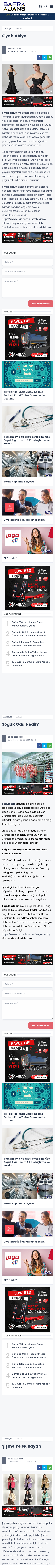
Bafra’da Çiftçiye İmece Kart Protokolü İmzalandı (27, 16)
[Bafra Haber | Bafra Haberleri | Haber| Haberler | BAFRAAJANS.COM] (15, 6)
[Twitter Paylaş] (44, 57)
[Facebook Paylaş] (39, 57)
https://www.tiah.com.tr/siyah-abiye (24, 219)
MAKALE (19, 28)
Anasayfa (7, 28)
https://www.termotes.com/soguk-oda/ (26, 934)
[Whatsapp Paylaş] (49, 57)
